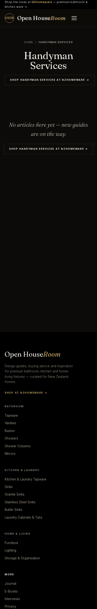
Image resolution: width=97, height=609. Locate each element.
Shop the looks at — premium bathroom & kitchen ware (46, 4)
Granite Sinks (14, 494)
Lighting (10, 550)
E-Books (11, 591)
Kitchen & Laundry (22, 470)
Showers (11, 438)
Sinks (9, 487)
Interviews (12, 599)
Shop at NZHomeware (26, 392)
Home (28, 42)
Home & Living (17, 533)
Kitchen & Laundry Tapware (25, 479)
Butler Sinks (13, 510)
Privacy (10, 606)
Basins (10, 431)
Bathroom (14, 406)
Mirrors (10, 454)
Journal (10, 583)
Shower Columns (18, 446)
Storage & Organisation (22, 558)
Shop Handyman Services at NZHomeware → (48, 148)
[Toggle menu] (74, 18)
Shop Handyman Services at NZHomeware (49, 79)
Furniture (11, 543)
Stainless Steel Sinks (20, 502)
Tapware (11, 415)
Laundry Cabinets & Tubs (23, 517)
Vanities (10, 423)
